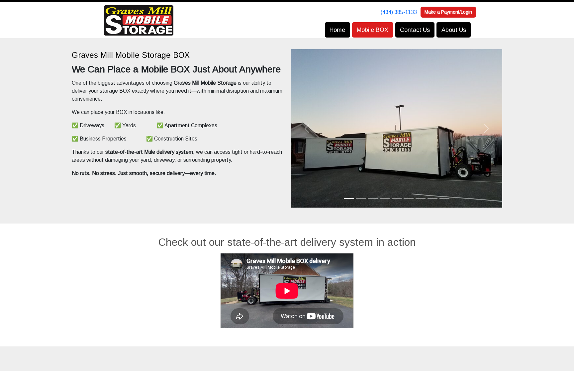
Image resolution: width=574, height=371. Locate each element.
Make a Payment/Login (448, 12)
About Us (453, 30)
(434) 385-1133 (399, 12)
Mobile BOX (372, 30)
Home (337, 30)
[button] (307, 128)
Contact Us (415, 30)
